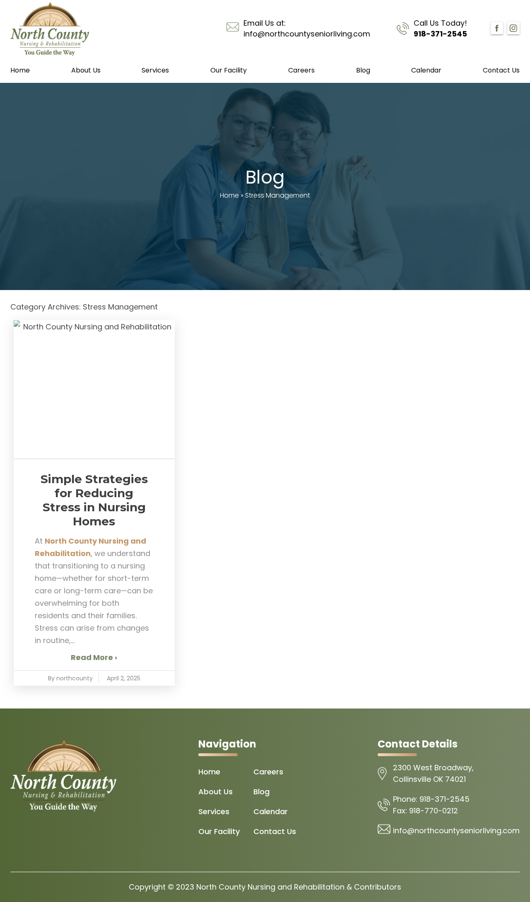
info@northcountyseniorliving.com (306, 34)
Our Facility (228, 70)
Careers (301, 70)
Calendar (426, 70)
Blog (363, 70)
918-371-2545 (440, 34)
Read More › (94, 657)
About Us (86, 70)
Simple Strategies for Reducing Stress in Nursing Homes (94, 500)
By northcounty (70, 678)
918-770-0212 (433, 810)
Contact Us (501, 70)
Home (20, 70)
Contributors (377, 887)
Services (155, 70)
